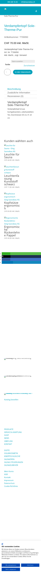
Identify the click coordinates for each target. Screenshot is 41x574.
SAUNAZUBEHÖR (11, 465)
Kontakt (7, 477)
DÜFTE (7, 450)
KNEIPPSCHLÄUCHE (12, 456)
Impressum (9, 480)
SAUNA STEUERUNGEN (13, 462)
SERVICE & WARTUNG (13, 432)
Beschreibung (14, 89)
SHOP (6, 435)
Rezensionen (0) (15, 96)
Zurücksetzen (29, 65)
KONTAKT (8, 444)
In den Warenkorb (23, 72)
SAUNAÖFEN (9, 459)
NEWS (6, 438)
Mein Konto (9, 471)
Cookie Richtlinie (11, 486)
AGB (6, 474)
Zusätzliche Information (18, 92)
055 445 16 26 (13, 2)
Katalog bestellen (11, 399)
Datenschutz (9, 483)
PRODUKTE (8, 429)
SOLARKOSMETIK (11, 453)
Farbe (7, 64)
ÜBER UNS (8, 441)
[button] (6, 253)
